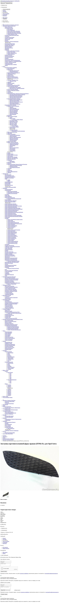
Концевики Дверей (13, 120)
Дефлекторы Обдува (11, 73)
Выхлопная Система (7, 295)
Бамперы (11, 107)
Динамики (7, 244)
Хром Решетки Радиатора (15, 167)
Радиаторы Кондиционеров (12, 328)
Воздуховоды (10, 29)
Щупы (6, 65)
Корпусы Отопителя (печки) (10, 321)
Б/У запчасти (5, 547)
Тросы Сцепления (8, 340)
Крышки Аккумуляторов (12, 193)
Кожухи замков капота (14, 147)
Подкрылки (9, 160)
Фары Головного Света (9, 347)
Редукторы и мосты (9, 185)
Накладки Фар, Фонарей (12, 157)
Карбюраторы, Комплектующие (11, 409)
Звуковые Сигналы (9, 249)
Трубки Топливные (9, 306)
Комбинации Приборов (9, 254)
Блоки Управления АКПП (10, 201)
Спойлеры (9, 168)
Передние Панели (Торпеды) (15, 97)
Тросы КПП (7, 336)
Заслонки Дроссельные (9, 37)
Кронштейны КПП (9, 182)
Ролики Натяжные (11, 54)
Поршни (6, 58)
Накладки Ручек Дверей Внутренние (17, 88)
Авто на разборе (6, 13)
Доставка (4, 11)
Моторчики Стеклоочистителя (11, 260)
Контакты (5, 15)
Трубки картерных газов (12, 34)
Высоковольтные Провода (10, 422)
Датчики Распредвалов (11, 235)
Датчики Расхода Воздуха (12, 236)
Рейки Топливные (8, 304)
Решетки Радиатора (13, 166)
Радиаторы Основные (9, 280)
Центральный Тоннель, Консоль (13, 98)
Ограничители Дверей (14, 126)
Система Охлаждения (9, 403)
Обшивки (9, 82)
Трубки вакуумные (9, 63)
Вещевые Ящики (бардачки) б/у (13, 72)
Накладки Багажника (14, 138)
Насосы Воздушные (9, 263)
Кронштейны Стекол (14, 121)
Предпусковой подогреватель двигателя (11, 24)
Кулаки (8, 354)
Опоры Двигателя (8, 55)
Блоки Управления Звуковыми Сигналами (13, 205)
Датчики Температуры (11, 238)
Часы (6, 275)
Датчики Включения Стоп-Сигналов (14, 223)
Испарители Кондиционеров (13, 326)
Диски (6, 371)
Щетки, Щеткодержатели (12, 171)
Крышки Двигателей (9, 45)
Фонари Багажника (9, 348)
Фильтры (4, 414)
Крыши (8, 152)
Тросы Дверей (8, 333)
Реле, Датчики (8, 425)
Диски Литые (10, 372)
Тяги (8, 360)
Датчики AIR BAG (11, 221)
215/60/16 (9, 394)
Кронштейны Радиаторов (10, 277)
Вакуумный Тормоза (9, 411)
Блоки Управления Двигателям (11, 204)
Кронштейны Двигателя (10, 44)
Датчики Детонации (11, 226)
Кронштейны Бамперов (14, 109)
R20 (10, 378)
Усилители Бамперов (14, 113)
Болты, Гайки (5, 396)
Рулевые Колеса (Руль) (9, 315)
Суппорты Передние (9, 293)
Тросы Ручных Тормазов (10, 338)
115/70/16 (9, 384)
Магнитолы (7, 256)
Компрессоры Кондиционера (13, 327)
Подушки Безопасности (14, 70)
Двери (11, 117)
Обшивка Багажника (14, 139)
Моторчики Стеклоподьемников (18, 131)
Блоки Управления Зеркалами (11, 206)
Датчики (6, 218)
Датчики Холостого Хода (12, 243)
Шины (6, 383)
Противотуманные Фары (10, 345)
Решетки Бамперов (13, 112)
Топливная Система (7, 299)
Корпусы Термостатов (11, 283)
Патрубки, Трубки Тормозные (11, 290)
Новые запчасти (6, 548)
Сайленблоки (7, 420)
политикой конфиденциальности (51, 573)
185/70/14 (9, 390)
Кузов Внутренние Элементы (11, 67)
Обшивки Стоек (13, 81)
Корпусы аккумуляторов (12, 191)
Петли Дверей (12, 127)
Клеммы (6, 423)
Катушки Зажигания (9, 251)
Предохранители (8, 424)
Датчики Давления (11, 224)
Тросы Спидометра (9, 339)
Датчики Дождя (10, 227)
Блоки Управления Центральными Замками (13, 216)
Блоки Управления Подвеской (11, 211)
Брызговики (12, 161)
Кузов (4, 66)
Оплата (4, 10)
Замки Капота (12, 145)
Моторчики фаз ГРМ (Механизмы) (12, 262)
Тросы (4, 330)
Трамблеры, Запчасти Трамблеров (11, 430)
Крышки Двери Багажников (15, 137)
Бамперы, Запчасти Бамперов (13, 106)
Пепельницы (9, 84)
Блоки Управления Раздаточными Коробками (14, 212)
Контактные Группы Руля (10, 255)
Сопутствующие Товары (7, 397)
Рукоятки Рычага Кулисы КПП (13, 85)
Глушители (7, 296)
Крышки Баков (10, 153)
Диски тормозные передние (10, 412)
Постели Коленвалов (9, 59)
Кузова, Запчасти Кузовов (12, 154)
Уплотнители (10, 92)
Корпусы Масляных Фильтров (13, 50)
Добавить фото (17, 590)
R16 (10, 375)
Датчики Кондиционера (12, 231)
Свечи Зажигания (8, 271)
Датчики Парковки (11, 234)
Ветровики (9, 115)
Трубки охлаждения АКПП (10, 187)
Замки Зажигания (8, 248)
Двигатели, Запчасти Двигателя (9, 25)
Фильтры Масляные (9, 417)
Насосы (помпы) (8, 322)
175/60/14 (9, 389)
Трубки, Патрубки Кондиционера (14, 329)
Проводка (7, 267)
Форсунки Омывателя (9, 274)
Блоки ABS (7, 195)
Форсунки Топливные (9, 307)
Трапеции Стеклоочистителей (13, 261)
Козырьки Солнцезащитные (12, 77)
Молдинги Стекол (13, 123)
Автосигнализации (9, 189)
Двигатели (7, 36)
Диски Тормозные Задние (10, 288)
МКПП (8, 180)
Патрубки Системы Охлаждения (11, 279)
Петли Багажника (13, 140)
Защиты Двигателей (9, 38)
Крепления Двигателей (9, 401)
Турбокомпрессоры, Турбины (11, 64)
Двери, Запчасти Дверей (12, 116)
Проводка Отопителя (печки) (13, 268)
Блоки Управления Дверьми (10, 203)
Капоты (11, 146)
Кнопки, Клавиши (8, 253)
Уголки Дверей (15, 125)
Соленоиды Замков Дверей (17, 119)
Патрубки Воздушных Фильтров (13, 32)
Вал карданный (8, 174)
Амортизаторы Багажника (15, 135)
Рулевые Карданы (8, 314)
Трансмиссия (5, 173)
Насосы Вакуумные (11, 51)
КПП (6, 178)
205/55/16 (9, 392)
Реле (6, 269)
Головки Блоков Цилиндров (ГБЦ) (12, 35)
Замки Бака (9, 133)
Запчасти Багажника (11, 134)
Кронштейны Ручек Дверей (15, 87)
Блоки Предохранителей (10, 197)
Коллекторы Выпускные (10, 43)
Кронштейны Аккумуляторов (13, 192)
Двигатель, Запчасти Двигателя (9, 400)
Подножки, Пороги (11, 162)
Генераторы (7, 217)
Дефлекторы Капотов (14, 144)
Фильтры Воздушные (9, 416)
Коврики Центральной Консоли (16, 99)
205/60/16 (9, 393)
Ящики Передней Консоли (15, 103)
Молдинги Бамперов (14, 110)
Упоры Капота (12, 150)
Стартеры (7, 272)
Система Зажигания (9, 427)
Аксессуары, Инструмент (8, 433)
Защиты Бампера (13, 108)
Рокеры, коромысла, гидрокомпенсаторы (13, 61)
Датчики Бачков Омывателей (13, 222)
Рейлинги (9, 163)
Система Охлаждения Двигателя (9, 276)
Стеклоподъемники (13, 129)
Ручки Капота (12, 149)
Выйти (4, 553)
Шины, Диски (5, 370)
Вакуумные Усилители (9, 286)
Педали (6, 264)
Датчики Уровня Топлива (12, 242)
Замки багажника (13, 136)
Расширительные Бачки (9, 281)
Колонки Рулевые (8, 311)
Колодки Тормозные (9, 413)
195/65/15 (9, 391)
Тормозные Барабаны (9, 294)
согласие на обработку (24, 573)
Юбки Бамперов (13, 114)
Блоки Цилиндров (8, 26)
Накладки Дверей (13, 124)
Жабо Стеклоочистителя (12, 132)
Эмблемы (9, 172)
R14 (10, 373)
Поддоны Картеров (9, 57)
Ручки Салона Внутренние (12, 89)
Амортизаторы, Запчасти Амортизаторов (13, 419)
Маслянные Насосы (9, 47)
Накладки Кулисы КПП (14, 100)
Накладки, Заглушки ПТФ (12, 158)
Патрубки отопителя (9, 323)
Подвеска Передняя (9, 362)
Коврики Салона (10, 75)
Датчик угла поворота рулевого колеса (15, 219)
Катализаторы (8, 298)
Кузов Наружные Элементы (10, 105)
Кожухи (6, 40)
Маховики (7, 48)
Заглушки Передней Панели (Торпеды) (17, 94)
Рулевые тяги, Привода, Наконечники (12, 407)
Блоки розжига (8, 199)
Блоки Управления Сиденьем (11, 214)
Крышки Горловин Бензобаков (11, 303)
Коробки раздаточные (9, 177)
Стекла (8, 169)
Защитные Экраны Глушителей (11, 297)
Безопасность (10, 69)
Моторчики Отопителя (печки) (11, 257)
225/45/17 (9, 395)
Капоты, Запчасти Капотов (12, 142)
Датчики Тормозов (11, 239)
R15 (10, 374)
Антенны (7, 194)
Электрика (5, 188)
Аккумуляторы (8, 190)
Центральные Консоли (14, 102)
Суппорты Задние (8, 292)
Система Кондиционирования (11, 325)
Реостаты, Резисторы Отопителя (11, 270)
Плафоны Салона (8, 343)
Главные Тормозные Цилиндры (11, 287)
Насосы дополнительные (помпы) (11, 278)
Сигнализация (8, 426)
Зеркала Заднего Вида (11, 141)
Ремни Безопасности (14, 71)
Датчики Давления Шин (12, 225)
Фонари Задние (8, 349)
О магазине (5, 14)
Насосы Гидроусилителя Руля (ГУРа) (12, 312)
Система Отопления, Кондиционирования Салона (13, 319)
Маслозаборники (8, 46)
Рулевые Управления (7, 406)
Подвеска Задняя (8, 351)
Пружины (9, 355)
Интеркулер (7, 39)
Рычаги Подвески (10, 356)
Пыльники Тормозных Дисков (11, 291)
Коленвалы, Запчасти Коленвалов (11, 41)
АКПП (8, 179)
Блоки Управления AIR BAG (11, 200)
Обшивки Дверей (10, 83)
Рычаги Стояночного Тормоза (13, 90)
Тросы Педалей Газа (9, 337)
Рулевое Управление (7, 308)
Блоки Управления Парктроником (11, 210)
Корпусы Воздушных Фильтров (13, 31)
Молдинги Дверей (13, 122)
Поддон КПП (7, 184)
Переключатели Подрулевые (10, 265)
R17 (10, 376)
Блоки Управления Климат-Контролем (12, 208)
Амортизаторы (10, 352)
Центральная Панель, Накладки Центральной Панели (18, 93)
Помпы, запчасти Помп (12, 52)
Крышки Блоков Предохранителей (14, 198)
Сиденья (9, 91)
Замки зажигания (10, 428)
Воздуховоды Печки (9, 320)
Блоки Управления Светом (10, 213)
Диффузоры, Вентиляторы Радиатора (12, 246)
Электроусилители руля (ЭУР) (11, 318)
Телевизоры (9, 170)
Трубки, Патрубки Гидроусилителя (14, 313)
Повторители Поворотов (10, 344)
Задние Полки (10, 74)
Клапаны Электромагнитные (11, 252)
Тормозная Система (6, 285)
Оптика (4, 341)
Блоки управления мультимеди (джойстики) (13, 209)
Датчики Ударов (10, 240)
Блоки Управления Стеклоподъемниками (13, 215)
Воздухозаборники (11, 30)
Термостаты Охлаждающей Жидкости (12, 282)
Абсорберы (7, 300)
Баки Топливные (8, 301)
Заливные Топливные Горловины (11, 302)
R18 (10, 377)
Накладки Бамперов (14, 111)
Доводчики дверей (8, 247)
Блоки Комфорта (8, 196)
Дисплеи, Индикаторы (9, 245)
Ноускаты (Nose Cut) (11, 159)
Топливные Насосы (9, 305)
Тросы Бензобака (8, 332)
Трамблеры (7, 273)
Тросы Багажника (8, 331)
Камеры (6, 250)
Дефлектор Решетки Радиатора (16, 165)
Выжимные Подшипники (10, 176)
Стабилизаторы (10, 358)
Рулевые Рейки (8, 316)
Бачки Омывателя (10, 68)
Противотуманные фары (10, 432)
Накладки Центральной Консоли (16, 101)
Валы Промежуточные (9, 175)
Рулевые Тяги (7, 317)
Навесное (7, 49)
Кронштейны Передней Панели (16, 95)
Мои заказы (5, 552)
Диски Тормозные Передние (10, 289)
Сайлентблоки (10, 357)
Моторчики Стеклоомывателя (11, 259)
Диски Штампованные (11, 379)
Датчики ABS (10, 220)
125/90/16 (9, 385)
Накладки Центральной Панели (16, 96)
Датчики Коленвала (11, 230)
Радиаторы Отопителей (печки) (11, 324)
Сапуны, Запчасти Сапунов (10, 62)
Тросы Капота (8, 334)
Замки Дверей (12, 118)
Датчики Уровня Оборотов (12, 241)
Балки (8, 353)
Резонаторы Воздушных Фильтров (14, 33)
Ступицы (9, 359)
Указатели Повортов (9, 346)
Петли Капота (12, 148)
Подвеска (5, 350)
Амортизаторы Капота (14, 143)
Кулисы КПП (7, 183)
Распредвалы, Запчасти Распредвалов (12, 60)
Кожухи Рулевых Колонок (12, 76)
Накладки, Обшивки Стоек (12, 80)
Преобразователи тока (9, 266)
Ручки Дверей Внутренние (12, 86)
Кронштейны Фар (8, 342)
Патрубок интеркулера (9, 56)
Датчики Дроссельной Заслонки (13, 229)
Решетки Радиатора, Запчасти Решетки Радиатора (17, 164)
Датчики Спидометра (11, 237)
